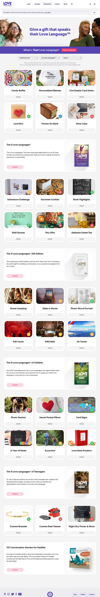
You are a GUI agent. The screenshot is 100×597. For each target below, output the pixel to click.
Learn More (47, 12)
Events (57, 4)
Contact (91, 594)
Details (18, 97)
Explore (15, 167)
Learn (29, 4)
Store (65, 4)
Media (83, 594)
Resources (47, 4)
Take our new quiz (69, 50)
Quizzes (37, 4)
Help (75, 594)
